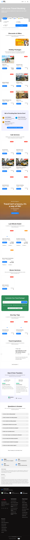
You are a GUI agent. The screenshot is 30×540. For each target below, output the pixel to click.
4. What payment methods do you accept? (10, 424)
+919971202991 (24, 493)
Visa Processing (3, 524)
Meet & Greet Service (15, 480)
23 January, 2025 (18, 353)
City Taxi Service (5, 149)
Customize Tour (3, 525)
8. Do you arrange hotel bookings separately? (10, 438)
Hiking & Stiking (24, 502)
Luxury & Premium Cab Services (14, 506)
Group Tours (18, 471)
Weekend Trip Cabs (4, 481)
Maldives (4, 83)
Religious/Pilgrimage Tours (21, 470)
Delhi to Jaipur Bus (5, 285)
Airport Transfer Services (14, 502)
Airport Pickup (8, 480)
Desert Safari (24, 510)
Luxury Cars (14, 481)
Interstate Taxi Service (9, 481)
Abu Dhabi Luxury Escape (20, 238)
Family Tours (4, 64)
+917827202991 (5, 493)
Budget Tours (14, 471)
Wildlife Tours (25, 470)
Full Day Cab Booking (20, 185)
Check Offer (19, 127)
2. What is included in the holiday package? (10, 417)
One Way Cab (23, 480)
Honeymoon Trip (24, 507)
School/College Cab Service (21, 167)
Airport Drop (11, 480)
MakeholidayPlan (14, 536)
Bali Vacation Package (25, 509)
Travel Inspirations (4, 527)
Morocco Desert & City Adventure (7, 258)
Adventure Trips (19, 82)
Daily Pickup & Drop (19, 149)
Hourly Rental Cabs (5, 185)
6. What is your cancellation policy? (9, 431)
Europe (4, 259)
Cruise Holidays (9, 472)
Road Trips (26, 471)
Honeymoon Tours (19, 64)
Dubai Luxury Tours (25, 517)
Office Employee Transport (6, 167)
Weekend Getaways (5, 82)
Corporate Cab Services (14, 508)
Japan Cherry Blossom (6, 238)
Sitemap (2, 532)
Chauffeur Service (18, 481)
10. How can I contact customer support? (9, 445)
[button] (8, 327)
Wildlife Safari (24, 515)
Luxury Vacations (11, 471)
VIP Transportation (22, 481)
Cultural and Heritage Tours (4, 472)
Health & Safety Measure (5, 522)
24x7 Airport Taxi (20, 480)
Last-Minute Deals (24, 512)
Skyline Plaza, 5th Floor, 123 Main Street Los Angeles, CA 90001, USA (5, 504)
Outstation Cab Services (14, 504)
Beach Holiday (7, 471)
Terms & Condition (4, 530)
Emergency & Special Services (14, 514)
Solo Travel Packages (22, 471)
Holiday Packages (24, 504)
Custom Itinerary (16, 27)
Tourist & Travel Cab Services (14, 510)
